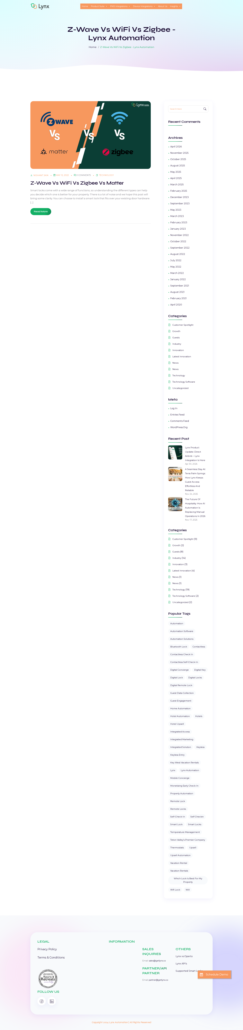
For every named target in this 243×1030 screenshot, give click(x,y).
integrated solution (180, 747)
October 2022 (178, 241)
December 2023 (179, 197)
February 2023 (178, 222)
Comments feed (179, 421)
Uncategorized (180, 388)
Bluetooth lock (178, 646)
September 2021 (179, 285)
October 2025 (178, 159)
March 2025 (177, 184)
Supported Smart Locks (189, 971)
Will (188, 889)
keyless (200, 747)
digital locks (195, 677)
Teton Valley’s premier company (187, 839)
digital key (200, 669)
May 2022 (175, 266)
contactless (199, 646)
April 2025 (176, 178)
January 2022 (178, 279)
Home (85, 6)
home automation (180, 708)
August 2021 (177, 292)
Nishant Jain (40, 175)
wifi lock (175, 889)
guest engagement (180, 700)
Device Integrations (142, 6)
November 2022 (179, 235)
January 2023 (178, 228)
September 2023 (180, 203)
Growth (176, 331)
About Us (162, 6)
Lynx (172, 770)
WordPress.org (179, 427)
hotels (198, 716)
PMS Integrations (118, 6)
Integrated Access (180, 731)
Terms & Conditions (51, 957)
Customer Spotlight (182, 325)
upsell (192, 847)
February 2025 (178, 191)
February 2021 (178, 298)
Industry (176, 344)
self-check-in (177, 816)
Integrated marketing (181, 739)
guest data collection (182, 693)
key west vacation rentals (184, 762)
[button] (214, 974)
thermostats (177, 847)
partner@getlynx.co (158, 980)
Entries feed (177, 414)
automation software (181, 631)
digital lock (176, 677)
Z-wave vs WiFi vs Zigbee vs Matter (77, 183)
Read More (41, 211)
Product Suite (97, 6)
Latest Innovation (181, 356)
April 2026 (176, 146)
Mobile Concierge (179, 778)
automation (176, 623)
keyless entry (177, 754)
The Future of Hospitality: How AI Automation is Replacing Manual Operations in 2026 (195, 507)
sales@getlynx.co (157, 960)
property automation (181, 793)
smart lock (176, 824)
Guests (176, 337)
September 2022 (180, 247)
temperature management (185, 832)
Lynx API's (181, 963)
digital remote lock (181, 685)
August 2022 (177, 254)
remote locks (178, 809)
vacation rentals (179, 870)
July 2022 (175, 260)
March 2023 (177, 216)
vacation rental (178, 863)
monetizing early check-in (184, 785)
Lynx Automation (190, 770)
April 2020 (176, 304)
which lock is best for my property (188, 880)
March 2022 (177, 273)
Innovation (178, 350)
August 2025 (177, 165)
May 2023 (175, 210)
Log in (173, 408)
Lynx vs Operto (184, 956)
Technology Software (183, 381)
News (175, 363)
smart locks (194, 824)
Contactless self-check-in (184, 662)
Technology (106, 175)
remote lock (177, 801)
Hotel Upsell (177, 724)
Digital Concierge (179, 669)
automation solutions (181, 639)
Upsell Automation (180, 855)
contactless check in (181, 654)
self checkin (197, 816)
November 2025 (179, 153)
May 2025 (175, 172)
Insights (174, 6)
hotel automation (180, 716)
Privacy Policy (47, 949)
